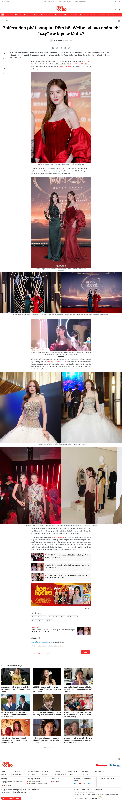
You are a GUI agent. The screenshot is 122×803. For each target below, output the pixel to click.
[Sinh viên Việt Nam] (115, 765)
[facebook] (116, 1)
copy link (61, 48)
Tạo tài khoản (46, 642)
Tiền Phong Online (48, 1)
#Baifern (49, 621)
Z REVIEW (94, 14)
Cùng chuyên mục (12, 665)
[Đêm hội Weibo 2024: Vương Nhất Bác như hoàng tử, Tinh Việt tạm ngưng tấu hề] (37, 557)
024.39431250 (7, 785)
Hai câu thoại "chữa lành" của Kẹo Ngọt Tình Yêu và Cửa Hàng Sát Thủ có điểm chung (78, 715)
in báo (65, 48)
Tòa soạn (4, 779)
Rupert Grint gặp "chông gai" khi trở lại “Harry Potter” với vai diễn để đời (47, 714)
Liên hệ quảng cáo (33, 779)
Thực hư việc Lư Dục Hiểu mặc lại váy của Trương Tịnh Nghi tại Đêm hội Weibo (67, 566)
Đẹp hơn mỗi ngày (46, 14)
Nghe (3, 53)
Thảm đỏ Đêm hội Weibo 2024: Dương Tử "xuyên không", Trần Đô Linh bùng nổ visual (66, 576)
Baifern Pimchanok (64, 66)
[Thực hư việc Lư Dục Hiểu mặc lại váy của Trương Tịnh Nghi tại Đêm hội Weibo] (37, 567)
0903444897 (56, 781)
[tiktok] (85, 783)
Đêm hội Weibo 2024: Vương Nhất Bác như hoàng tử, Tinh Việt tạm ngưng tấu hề (66, 556)
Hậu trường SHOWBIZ (61, 14)
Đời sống (10, 14)
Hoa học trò (7, 763)
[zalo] (90, 783)
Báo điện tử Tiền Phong (61, 8)
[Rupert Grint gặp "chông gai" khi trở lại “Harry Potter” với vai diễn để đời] (47, 702)
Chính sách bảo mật (108, 779)
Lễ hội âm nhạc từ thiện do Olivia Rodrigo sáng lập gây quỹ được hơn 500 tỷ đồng (47, 689)
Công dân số (31, 774)
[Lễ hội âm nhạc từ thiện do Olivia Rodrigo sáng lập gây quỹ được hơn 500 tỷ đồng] (47, 676)
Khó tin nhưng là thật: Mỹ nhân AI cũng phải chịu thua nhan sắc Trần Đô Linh (46, 740)
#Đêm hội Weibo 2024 (56, 617)
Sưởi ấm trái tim (72, 771)
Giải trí (26, 14)
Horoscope (111, 14)
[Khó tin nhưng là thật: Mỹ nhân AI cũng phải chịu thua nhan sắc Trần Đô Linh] (47, 727)
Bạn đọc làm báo (12, 798)
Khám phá (18, 14)
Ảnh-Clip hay (84, 14)
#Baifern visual (72, 617)
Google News (119, 21)
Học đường (34, 14)
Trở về (3, 73)
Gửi (85, 652)
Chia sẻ (3, 58)
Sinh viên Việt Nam (80, 1)
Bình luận (3, 68)
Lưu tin (3, 63)
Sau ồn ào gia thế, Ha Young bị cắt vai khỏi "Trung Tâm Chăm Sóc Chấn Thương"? (78, 689)
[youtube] (119, 1)
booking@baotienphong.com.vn (38, 783)
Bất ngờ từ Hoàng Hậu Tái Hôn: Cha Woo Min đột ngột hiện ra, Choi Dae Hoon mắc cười (78, 740)
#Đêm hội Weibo (37, 621)
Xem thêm (119, 14)
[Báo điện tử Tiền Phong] (101, 765)
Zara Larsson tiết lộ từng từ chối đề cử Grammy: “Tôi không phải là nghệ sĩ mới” (15, 689)
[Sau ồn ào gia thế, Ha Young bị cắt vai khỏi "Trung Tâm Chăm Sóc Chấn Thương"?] (78, 676)
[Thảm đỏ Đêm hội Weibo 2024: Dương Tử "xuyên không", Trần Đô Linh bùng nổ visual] (37, 577)
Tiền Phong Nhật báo (64, 1)
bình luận (69, 48)
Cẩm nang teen (99, 771)
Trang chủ (2, 14)
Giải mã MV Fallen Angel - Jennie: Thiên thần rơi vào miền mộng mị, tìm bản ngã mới (14, 740)
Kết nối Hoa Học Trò (60, 774)
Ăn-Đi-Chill (74, 14)
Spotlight (102, 14)
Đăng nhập (34, 642)
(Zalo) (39, 781)
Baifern (64, 168)
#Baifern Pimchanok (38, 617)
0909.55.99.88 (33, 781)
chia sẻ (53, 48)
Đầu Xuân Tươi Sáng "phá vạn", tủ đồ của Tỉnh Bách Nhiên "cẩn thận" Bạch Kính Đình (14, 715)
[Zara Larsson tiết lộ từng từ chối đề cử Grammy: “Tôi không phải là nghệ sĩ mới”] (15, 676)
